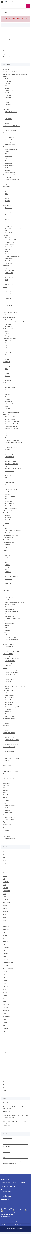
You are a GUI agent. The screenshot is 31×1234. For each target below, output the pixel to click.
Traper (4, 896)
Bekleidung (6, 265)
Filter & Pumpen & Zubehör (10, 489)
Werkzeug (7, 200)
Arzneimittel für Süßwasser (11, 428)
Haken (6, 189)
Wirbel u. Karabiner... (10, 196)
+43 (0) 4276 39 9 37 (8, 1186)
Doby (4, 884)
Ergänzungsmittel (7, 822)
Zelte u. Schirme (9, 291)
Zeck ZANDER (8, 212)
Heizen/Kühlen (8, 484)
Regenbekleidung (9, 284)
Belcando (5, 857)
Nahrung (5, 667)
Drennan (5, 992)
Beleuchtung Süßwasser (11, 461)
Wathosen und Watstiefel (11, 275)
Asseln (4, 792)
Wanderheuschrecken (8, 776)
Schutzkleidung (9, 735)
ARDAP (5, 935)
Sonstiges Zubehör (9, 737)
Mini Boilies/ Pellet (9, 242)
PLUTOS (5, 1055)
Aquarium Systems (7, 872)
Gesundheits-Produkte (9, 838)
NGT (4, 878)
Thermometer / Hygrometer (12, 651)
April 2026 (5, 1102)
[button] (23, 1)
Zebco (4, 944)
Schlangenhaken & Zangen (12, 739)
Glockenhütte (6, 1046)
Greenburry (6, 1004)
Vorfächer (7, 366)
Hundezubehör (8, 812)
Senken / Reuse (9, 160)
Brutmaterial (8, 721)
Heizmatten (8, 628)
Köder (6, 347)
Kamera (7, 314)
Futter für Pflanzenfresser (11, 674)
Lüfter (6, 635)
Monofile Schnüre (9, 135)
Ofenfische (5, 797)
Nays (4, 989)
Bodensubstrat (8, 728)
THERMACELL (6, 965)
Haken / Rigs (8, 340)
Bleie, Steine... (8, 191)
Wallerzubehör (6, 361)
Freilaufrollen (8, 116)
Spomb (5, 875)
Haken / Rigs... (8, 385)
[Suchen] (28, 6)
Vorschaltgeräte (9, 606)
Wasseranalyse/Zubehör (11, 426)
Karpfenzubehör (7, 382)
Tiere (4, 553)
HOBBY (5, 980)
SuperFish (5, 1031)
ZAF (4, 923)
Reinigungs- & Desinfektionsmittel (13, 656)
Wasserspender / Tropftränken (12, 707)
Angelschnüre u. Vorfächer (9, 132)
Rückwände (8, 711)
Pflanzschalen (8, 704)
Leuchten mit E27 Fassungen (12, 618)
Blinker (6, 217)
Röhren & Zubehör (9, 609)
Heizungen (5, 620)
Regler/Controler (9, 466)
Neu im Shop (7, 1125)
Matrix (4, 893)
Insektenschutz (8, 310)
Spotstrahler (8, 595)
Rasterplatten (6, 547)
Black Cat (5, 917)
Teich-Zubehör (6, 544)
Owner (4, 1043)
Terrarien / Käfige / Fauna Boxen (11, 576)
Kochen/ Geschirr (9, 303)
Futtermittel (6, 235)
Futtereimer (8, 352)
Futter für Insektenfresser (11, 672)
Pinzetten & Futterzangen (11, 742)
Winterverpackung (7, 773)
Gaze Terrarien (8, 585)
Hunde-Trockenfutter (10, 805)
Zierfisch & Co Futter (10, 419)
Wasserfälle (8, 709)
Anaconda (5, 1037)
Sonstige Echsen (9, 567)
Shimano (5, 908)
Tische (6, 300)
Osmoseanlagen (9, 505)
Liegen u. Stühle (9, 293)
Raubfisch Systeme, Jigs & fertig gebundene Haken (16, 229)
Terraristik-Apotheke (10, 660)
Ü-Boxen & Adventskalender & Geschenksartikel (15, 74)
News (4, 30)
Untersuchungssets (10, 663)
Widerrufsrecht (6, 57)
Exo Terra (5, 863)
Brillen (6, 279)
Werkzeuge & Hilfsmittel (9, 732)
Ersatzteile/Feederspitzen (11, 107)
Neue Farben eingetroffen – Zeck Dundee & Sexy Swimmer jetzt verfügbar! (15, 1116)
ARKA (4, 914)
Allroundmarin (6, 902)
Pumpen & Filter (9, 642)
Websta (5, 1022)
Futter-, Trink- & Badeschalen (12, 692)
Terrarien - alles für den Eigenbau (11, 758)
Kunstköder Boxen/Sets (11, 232)
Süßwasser (6, 414)
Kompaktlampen (9, 597)
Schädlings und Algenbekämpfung (13, 442)
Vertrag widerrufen (16, 1221)
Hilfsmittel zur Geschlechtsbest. (13, 744)
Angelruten (6, 76)
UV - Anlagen (8, 487)
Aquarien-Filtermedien (10, 496)
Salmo (4, 1025)
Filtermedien (8, 533)
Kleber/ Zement (9, 454)
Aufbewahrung (8, 203)
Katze (4, 815)
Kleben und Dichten (8, 510)
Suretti (4, 956)
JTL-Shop (18, 1230)
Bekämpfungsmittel (10, 416)
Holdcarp (5, 959)
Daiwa (4, 854)
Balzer (4, 977)
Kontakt (5, 33)
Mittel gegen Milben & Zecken (12, 658)
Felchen (7, 102)
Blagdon (5, 1082)
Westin (4, 1013)
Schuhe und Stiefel (9, 277)
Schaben (5, 787)
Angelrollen (6, 109)
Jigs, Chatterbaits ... (10, 224)
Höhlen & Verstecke (10, 716)
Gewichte (7, 371)
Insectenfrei (6, 1064)
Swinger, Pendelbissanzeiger (12, 179)
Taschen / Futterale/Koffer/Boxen (11, 125)
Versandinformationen (8, 42)
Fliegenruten (8, 104)
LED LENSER (6, 1076)
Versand (20, 1224)
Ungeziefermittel (7, 824)
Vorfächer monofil (9, 137)
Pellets (6, 251)
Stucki (4, 1088)
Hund (4, 803)
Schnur (7, 357)
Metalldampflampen (10, 599)
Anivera (5, 1061)
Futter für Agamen (9, 679)
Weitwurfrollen (8, 121)
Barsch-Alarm (8, 207)
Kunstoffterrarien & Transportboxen (14, 581)
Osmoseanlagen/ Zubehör (9, 503)
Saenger (5, 1073)
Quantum (5, 899)
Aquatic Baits (6, 929)
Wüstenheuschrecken (8, 778)
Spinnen (7, 569)
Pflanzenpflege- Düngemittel (12, 423)
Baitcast (7, 88)
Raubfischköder (7, 205)
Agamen (7, 562)
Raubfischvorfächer (10, 144)
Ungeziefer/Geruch (8, 833)
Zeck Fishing (6, 986)
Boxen (6, 396)
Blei (6, 354)
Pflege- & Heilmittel (8, 653)
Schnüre (7, 389)
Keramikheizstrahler (10, 623)
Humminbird (6, 1070)
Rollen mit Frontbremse (11, 114)
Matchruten (8, 81)
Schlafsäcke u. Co (9, 296)
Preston (5, 905)
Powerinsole (6, 1049)
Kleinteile (7, 359)
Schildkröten (8, 571)
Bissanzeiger (8, 380)
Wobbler (7, 214)
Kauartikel (7, 810)
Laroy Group (6, 1010)
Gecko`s (7, 557)
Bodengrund (8, 452)
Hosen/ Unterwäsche (10, 270)
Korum (4, 1001)
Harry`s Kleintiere (7, 1052)
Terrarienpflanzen (7, 753)
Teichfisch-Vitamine (8, 540)
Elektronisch (8, 177)
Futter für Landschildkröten (12, 684)
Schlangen (7, 564)
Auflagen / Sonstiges (10, 172)
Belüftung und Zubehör (11, 498)
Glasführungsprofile (10, 763)
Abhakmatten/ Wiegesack (11, 149)
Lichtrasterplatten (9, 456)
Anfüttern (7, 406)
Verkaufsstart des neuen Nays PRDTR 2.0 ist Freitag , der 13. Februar (14, 1122)
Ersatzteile (5, 512)
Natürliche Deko (9, 699)
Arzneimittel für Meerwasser (12, 445)
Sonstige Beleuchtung (10, 604)
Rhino (4, 920)
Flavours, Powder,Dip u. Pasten (13, 256)
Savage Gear (6, 1016)
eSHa (4, 1079)
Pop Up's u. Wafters (10, 246)
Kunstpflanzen (8, 714)
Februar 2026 (6, 1111)
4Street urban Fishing (8, 962)
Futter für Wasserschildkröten (12, 681)
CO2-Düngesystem (10, 482)
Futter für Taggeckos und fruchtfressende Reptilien (15, 687)
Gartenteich (8, 520)
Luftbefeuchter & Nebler (11, 637)
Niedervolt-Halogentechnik (11, 611)
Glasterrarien (8, 578)
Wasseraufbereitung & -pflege (12, 421)
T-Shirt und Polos (9, 282)
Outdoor (5, 286)
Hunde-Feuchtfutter (10, 807)
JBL (4, 974)
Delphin (5, 983)
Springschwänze (7, 794)
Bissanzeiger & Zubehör (9, 175)
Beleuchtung (6, 459)
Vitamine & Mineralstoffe (9, 746)
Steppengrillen (6, 783)
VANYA (5, 995)
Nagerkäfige (8, 583)
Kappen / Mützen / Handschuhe (13, 268)
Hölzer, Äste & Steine (10, 695)
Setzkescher (8, 153)
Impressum (6, 54)
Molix (4, 1034)
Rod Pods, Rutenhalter (8, 165)
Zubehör (7, 158)
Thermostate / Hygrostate (11, 649)
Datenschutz (6, 45)
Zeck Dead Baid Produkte (10, 1146)
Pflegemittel (8, 665)
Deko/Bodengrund (7, 473)
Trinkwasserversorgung (11, 670)
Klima (4, 632)
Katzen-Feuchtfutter (10, 819)
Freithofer (5, 953)
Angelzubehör (6, 186)
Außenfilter (7, 494)
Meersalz (7, 449)
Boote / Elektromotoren (9, 317)
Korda (4, 932)
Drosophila (5, 790)
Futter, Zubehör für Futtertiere (10, 771)
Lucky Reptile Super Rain (11, 639)
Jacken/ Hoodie (9, 272)
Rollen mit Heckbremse (11, 111)
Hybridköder (8, 210)
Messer (7, 307)
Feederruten (8, 83)
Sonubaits (5, 941)
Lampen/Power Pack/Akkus (12, 289)
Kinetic (4, 1019)
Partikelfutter (8, 254)
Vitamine (7, 749)
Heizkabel (7, 630)
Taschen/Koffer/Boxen (10, 130)
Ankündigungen (7, 1138)
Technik (7, 438)
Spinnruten (7, 86)
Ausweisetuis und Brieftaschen (10, 71)
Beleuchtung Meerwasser (11, 463)
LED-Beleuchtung (9, 616)
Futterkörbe (8, 350)
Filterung (7, 433)
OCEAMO (5, 1067)
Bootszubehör (8, 326)
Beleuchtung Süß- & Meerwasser (13, 468)
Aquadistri (5, 1028)
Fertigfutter (7, 237)
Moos (6, 730)
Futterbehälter (8, 263)
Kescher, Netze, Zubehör (9, 146)
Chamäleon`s (8, 560)
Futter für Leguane (9, 677)
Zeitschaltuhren (9, 646)
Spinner (7, 219)
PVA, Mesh (7, 394)
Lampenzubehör (9, 592)
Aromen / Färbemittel (10, 239)
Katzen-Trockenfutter (10, 817)
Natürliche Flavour (9, 258)
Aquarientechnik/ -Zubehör (9, 480)
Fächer (7, 333)
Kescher (7, 151)
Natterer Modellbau (8, 968)
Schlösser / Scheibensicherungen (13, 588)
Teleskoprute (8, 97)
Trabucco (5, 1085)
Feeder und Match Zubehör (10, 338)
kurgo (4, 869)
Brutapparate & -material (9, 718)
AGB (4, 48)
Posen (6, 193)
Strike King (5, 881)
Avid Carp (5, 1007)
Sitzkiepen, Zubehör (8, 328)
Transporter (8, 298)
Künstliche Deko (9, 702)
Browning (5, 911)
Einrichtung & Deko (8, 690)
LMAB (4, 1091)
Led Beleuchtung (9, 470)
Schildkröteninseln (9, 697)
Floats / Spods (8, 401)
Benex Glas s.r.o (7, 1040)
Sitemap (5, 51)
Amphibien (7, 555)
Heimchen (5, 780)
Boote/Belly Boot (9, 319)
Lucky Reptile (6, 890)
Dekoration (7, 477)
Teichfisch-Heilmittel (8, 537)
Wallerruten (8, 95)
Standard (7, 182)
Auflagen (7, 331)
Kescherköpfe (8, 156)
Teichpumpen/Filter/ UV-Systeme (13, 530)
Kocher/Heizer (8, 305)
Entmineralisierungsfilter (11, 508)
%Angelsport (6, 830)
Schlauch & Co (8, 501)
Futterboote (8, 324)
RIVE (4, 851)
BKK (4, 938)
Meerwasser (6, 431)
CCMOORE (6, 1058)
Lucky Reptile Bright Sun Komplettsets (14, 602)
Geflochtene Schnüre (10, 139)
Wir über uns (6, 36)
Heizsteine (7, 625)
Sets (6, 100)
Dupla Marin (6, 947)
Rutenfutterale (8, 128)
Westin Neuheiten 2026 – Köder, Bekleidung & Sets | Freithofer (14, 1107)
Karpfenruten (8, 78)
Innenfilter (7, 491)
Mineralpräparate (9, 751)
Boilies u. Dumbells (9, 244)
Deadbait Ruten (9, 90)
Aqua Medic (6, 926)
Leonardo (5, 887)
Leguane (7, 574)
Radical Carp (6, 866)
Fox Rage (5, 971)
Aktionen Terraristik (8, 765)
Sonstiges (7, 198)
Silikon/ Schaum (9, 760)
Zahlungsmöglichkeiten (9, 39)
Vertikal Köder (8, 226)
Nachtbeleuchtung (9, 613)
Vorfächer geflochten (10, 142)
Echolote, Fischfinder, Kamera (10, 312)
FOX (4, 950)
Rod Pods (7, 167)
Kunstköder (8, 261)
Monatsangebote (8, 836)
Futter (6, 345)
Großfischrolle (8, 118)
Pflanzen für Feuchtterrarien (12, 756)
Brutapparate (8, 723)
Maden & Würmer (7, 785)
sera (4, 998)
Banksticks (7, 170)
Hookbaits (7, 249)
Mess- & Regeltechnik (8, 644)
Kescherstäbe (8, 163)
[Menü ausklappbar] (2, 1)
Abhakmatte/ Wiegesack (11, 403)
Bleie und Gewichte (10, 387)
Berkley (5, 860)
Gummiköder (8, 221)
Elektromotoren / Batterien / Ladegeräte (15, 321)
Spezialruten (8, 93)
